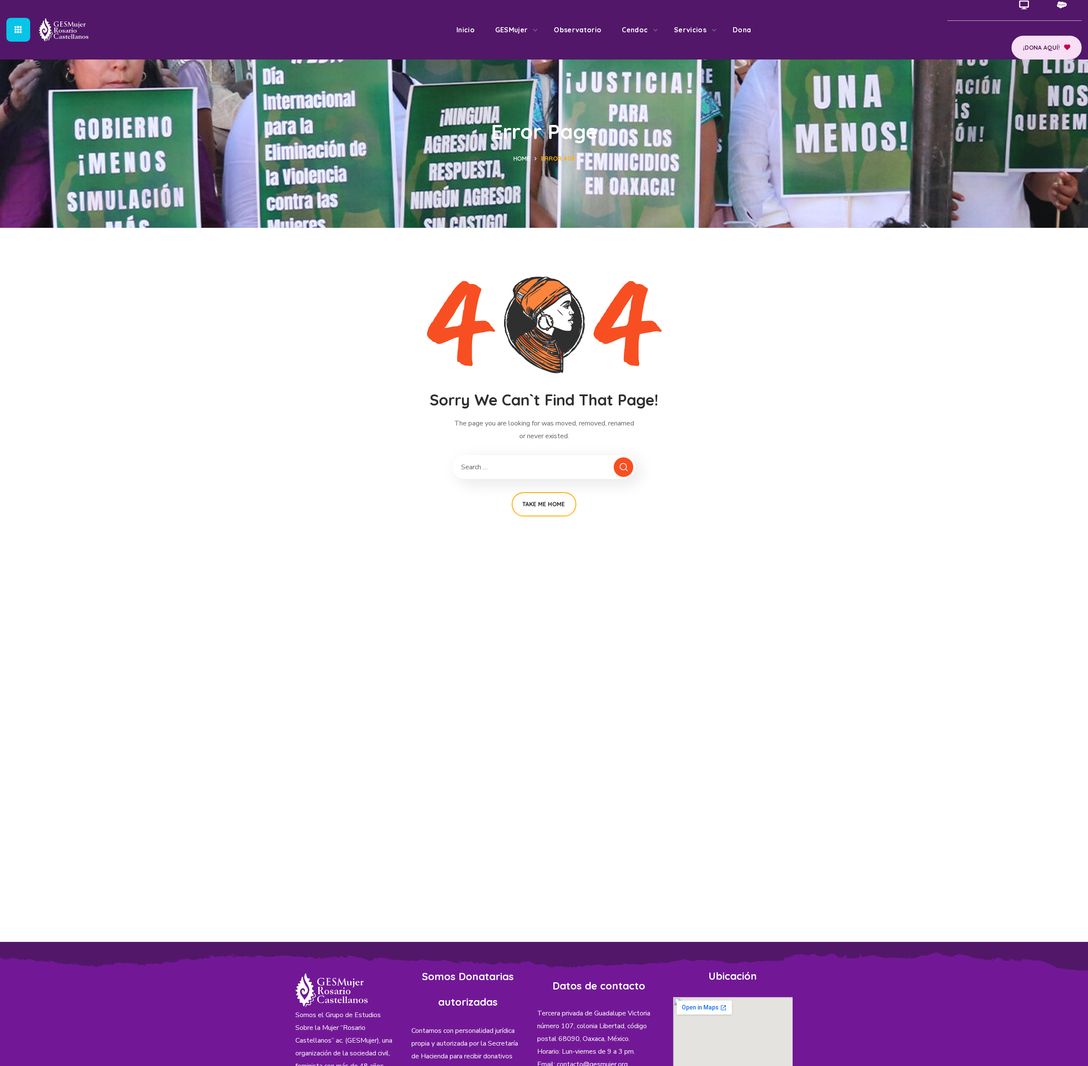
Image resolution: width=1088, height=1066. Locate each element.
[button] (1047, 48)
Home (521, 158)
